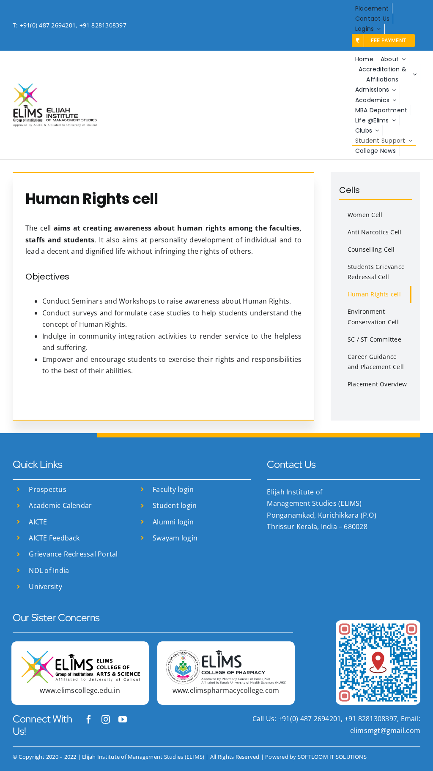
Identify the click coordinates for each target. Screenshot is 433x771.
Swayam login (175, 538)
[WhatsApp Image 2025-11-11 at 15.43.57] (378, 623)
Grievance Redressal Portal (73, 554)
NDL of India (49, 570)
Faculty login (173, 489)
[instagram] (105, 719)
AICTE (38, 522)
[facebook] (89, 719)
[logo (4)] (226, 653)
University (45, 586)
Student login (175, 505)
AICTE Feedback (54, 538)
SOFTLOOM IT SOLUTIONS (332, 756)
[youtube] (122, 719)
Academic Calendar (60, 505)
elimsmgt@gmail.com (385, 730)
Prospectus (47, 489)
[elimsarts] (80, 653)
